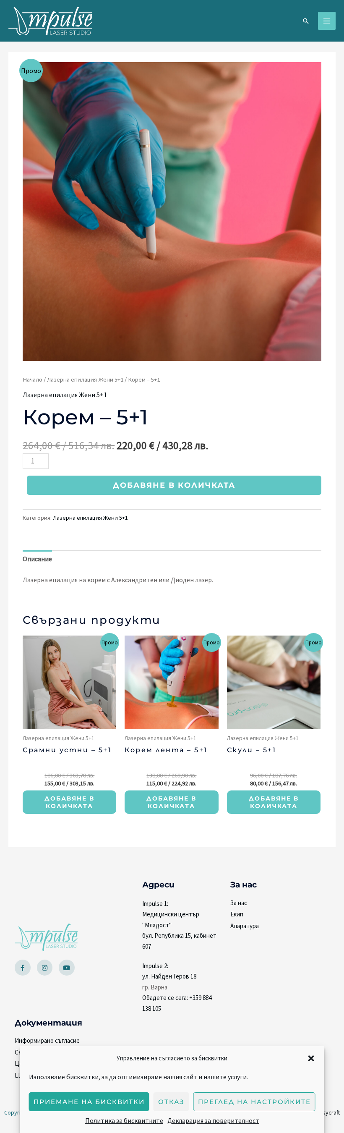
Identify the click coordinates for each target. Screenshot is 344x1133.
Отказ (171, 1102)
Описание (37, 559)
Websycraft (325, 1112)
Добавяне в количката (174, 485)
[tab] (37, 559)
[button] (311, 1058)
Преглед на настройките (254, 1102)
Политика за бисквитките (124, 1120)
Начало (32, 379)
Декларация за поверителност (213, 1120)
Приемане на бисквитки (89, 1102)
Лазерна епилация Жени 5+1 (85, 379)
